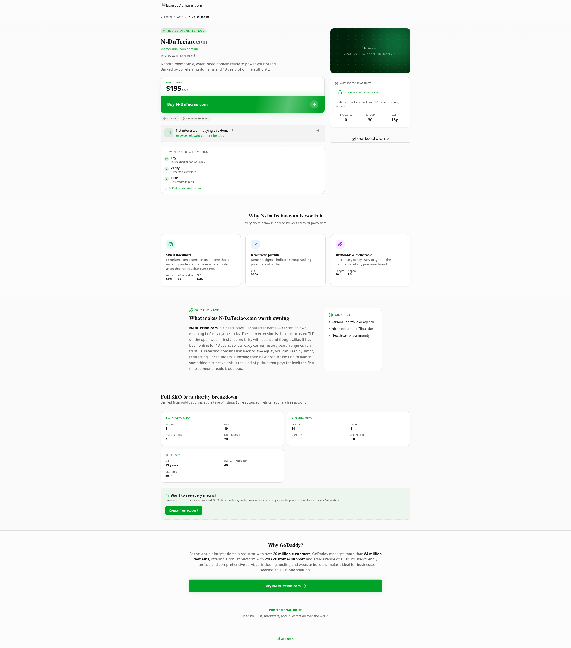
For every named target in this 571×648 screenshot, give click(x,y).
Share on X (285, 638)
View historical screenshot (373, 138)
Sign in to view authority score (362, 92)
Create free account (183, 510)
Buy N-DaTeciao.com (282, 585)
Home (168, 17)
